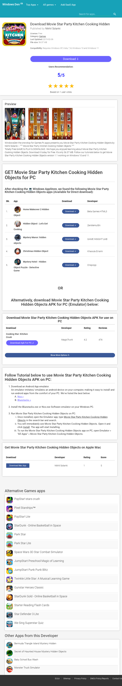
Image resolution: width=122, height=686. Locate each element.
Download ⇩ (71, 59)
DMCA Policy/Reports (99, 678)
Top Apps (31, 4)
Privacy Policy (80, 678)
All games (48, 4)
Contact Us (117, 678)
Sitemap (67, 678)
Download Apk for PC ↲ (22, 343)
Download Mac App (17, 465)
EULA (57, 678)
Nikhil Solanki (53, 28)
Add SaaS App (68, 4)
